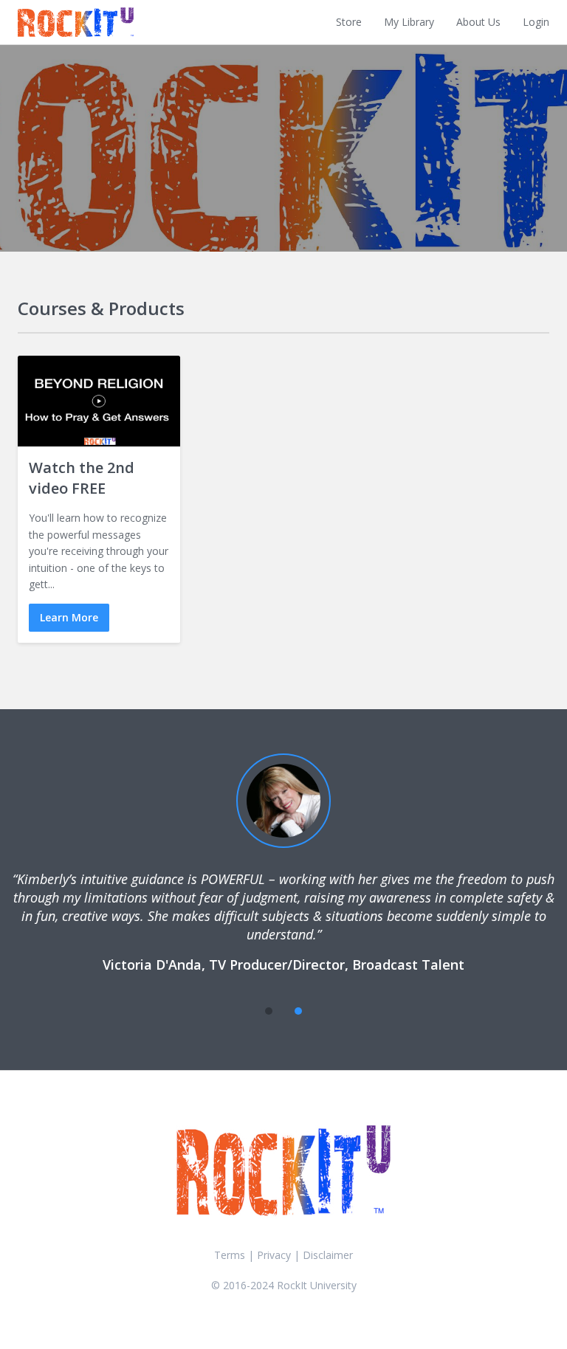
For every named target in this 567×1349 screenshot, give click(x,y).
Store (349, 22)
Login (536, 22)
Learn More (69, 617)
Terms (229, 1255)
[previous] (239, 1011)
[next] (328, 1011)
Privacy (274, 1255)
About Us (478, 22)
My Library (409, 22)
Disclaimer (328, 1255)
